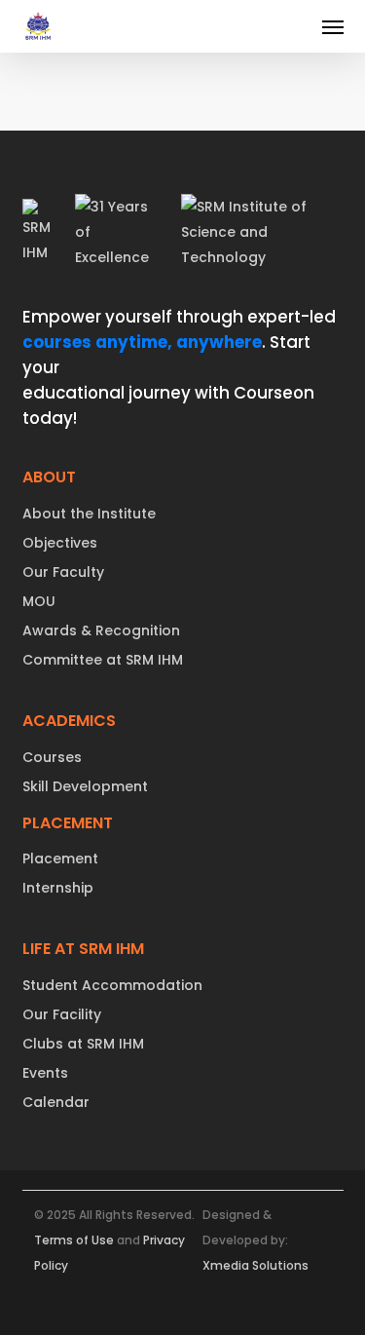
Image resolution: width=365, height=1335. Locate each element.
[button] (333, 26)
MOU (38, 601)
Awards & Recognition (101, 630)
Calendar (56, 1102)
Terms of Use (74, 1240)
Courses (52, 757)
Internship (57, 887)
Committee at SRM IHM (102, 659)
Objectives (59, 543)
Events (45, 1073)
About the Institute (89, 513)
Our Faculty (63, 572)
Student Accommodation (112, 985)
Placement (60, 858)
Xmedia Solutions (255, 1265)
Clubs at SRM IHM (83, 1043)
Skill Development (85, 786)
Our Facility (61, 1014)
